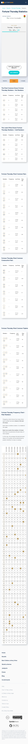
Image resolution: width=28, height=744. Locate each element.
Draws (4, 672)
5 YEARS (23, 81)
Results (8, 8)
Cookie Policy (5, 707)
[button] (25, 2)
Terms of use (5, 703)
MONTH (5, 81)
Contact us (5, 700)
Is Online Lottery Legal (8, 693)
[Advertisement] (14, 47)
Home (3, 8)
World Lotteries (6, 664)
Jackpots (4, 668)
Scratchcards (6, 680)
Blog (3, 676)
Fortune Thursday (16, 8)
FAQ (3, 686)
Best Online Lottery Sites (9, 660)
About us (4, 696)
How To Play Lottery (7, 690)
